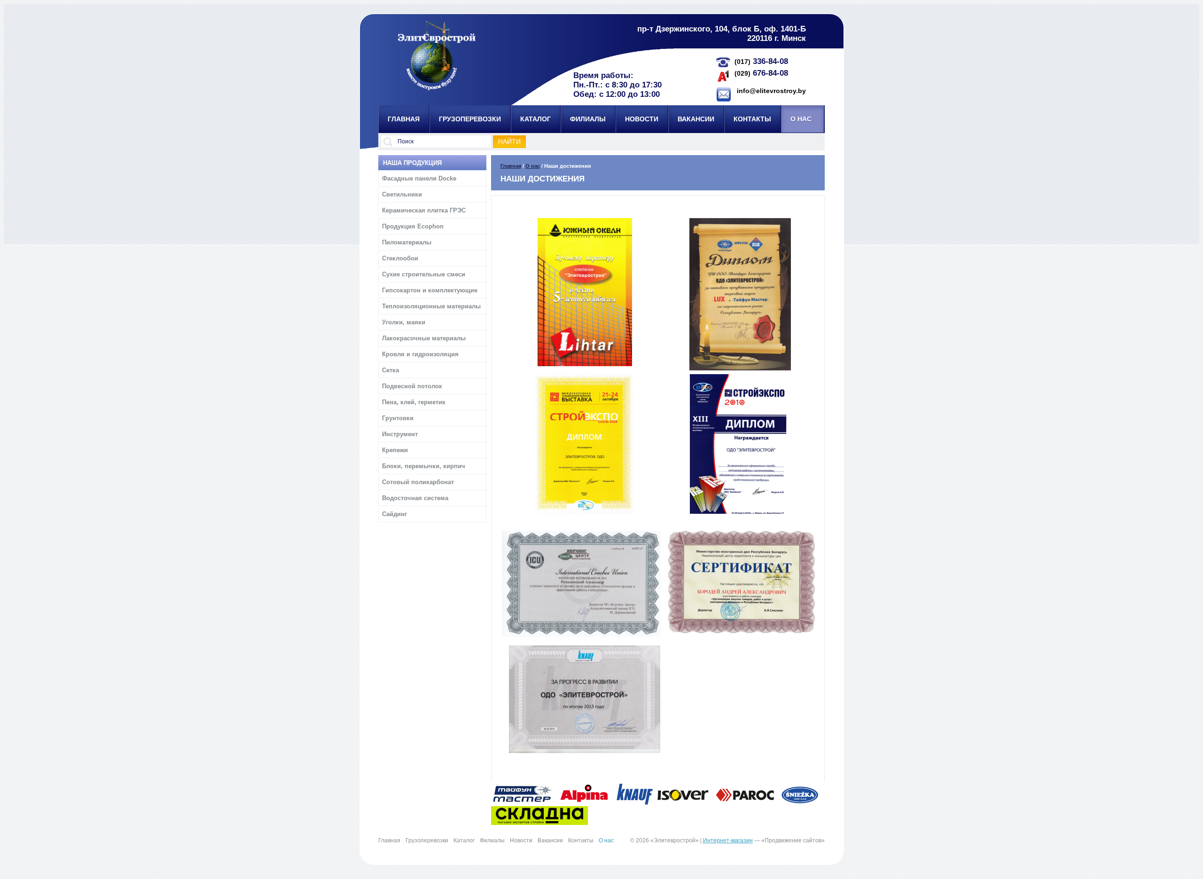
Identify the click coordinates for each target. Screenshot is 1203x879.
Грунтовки (398, 418)
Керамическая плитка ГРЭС (424, 210)
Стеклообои (400, 258)
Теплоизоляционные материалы (431, 306)
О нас (532, 166)
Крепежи (395, 450)
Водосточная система (415, 498)
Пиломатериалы (406, 242)
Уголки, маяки (403, 322)
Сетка (390, 370)
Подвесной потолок (412, 386)
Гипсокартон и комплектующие (429, 290)
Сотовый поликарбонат (418, 482)
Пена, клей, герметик (413, 402)
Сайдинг (394, 514)
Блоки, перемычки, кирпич (423, 466)
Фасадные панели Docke (419, 178)
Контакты (581, 840)
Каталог (464, 840)
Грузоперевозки (427, 840)
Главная (510, 166)
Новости (521, 840)
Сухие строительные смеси (423, 274)
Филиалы (492, 840)
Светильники (402, 194)
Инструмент (400, 434)
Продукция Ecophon (413, 226)
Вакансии (550, 840)
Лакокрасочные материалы (424, 338)
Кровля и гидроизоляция (420, 354)
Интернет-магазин (728, 840)
